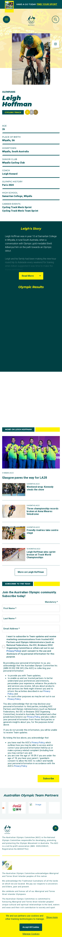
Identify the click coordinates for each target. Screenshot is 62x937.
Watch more (30, 362)
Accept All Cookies (30, 927)
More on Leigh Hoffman (31, 572)
